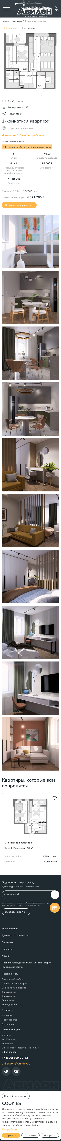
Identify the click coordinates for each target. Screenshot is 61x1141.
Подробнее (9, 1129)
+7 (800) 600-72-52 (15, 1057)
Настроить (50, 1135)
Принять (11, 1135)
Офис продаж (9, 1052)
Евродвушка (8, 1000)
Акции (5, 955)
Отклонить (30, 1135)
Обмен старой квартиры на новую (20, 1047)
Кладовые (7, 949)
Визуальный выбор (12, 979)
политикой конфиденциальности (31, 903)
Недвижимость (10, 973)
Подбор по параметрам (14, 983)
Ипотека (6, 1035)
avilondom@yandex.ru (16, 1063)
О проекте (7, 1010)
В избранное (15, 101)
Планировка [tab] (10, 27)
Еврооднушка (9, 1004)
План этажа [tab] (28, 27)
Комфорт (7, 1015)
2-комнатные (9, 996)
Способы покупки (11, 1029)
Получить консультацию (19, 205)
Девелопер (8, 1024)
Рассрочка (7, 1043)
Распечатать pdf (18, 107)
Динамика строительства (15, 935)
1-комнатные (9, 992)
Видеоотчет (8, 942)
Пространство (9, 1019)
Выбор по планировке (14, 987)
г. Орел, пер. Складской (20, 128)
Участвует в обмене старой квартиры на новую (29, 147)
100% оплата (9, 1039)
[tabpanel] (30, 65)
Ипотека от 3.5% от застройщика (23, 135)
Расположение (10, 928)
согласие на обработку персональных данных (21, 905)
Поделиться (15, 113)
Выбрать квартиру (16, 911)
